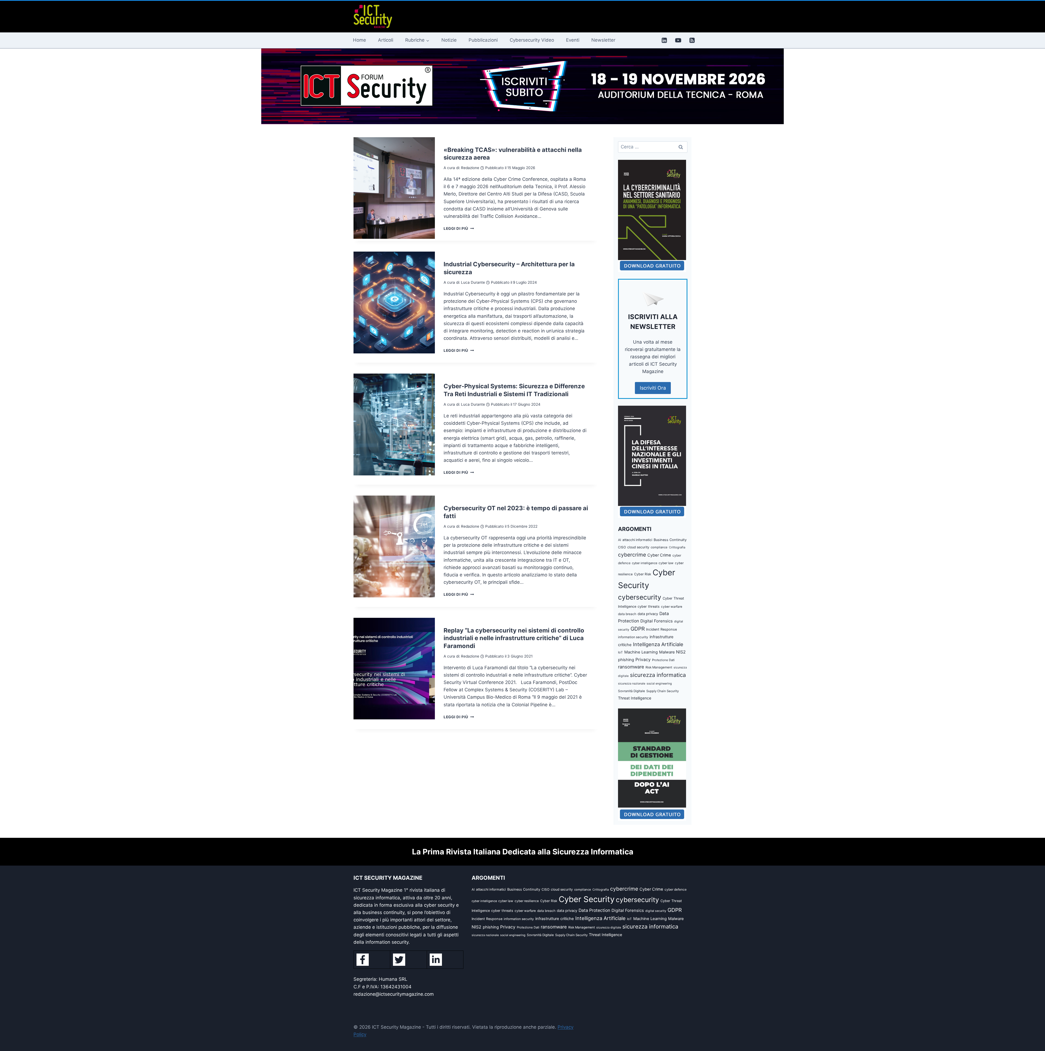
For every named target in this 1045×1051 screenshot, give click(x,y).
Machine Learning (641, 652)
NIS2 (681, 652)
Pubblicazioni (483, 40)
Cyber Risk (642, 574)
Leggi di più (459, 228)
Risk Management (659, 667)
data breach (627, 614)
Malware (667, 652)
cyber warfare (671, 607)
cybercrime (632, 554)
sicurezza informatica (658, 674)
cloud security (638, 547)
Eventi (572, 40)
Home (359, 40)
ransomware (631, 667)
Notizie (449, 40)
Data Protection (594, 910)
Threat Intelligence (634, 698)
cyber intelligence (644, 563)
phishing (626, 659)
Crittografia (677, 547)
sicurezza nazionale (631, 683)
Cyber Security (586, 899)
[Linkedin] (664, 40)
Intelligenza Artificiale (658, 644)
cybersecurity (639, 597)
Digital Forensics (656, 621)
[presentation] (394, 188)
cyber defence (676, 889)
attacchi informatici (637, 540)
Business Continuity (670, 540)
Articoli (385, 40)
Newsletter (603, 40)
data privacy (648, 614)
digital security (655, 911)
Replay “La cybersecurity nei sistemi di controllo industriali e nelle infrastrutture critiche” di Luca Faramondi (514, 638)
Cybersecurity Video (532, 40)
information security (633, 637)
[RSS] (692, 40)
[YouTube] (678, 40)
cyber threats (649, 606)
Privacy (643, 659)
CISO (622, 547)
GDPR (638, 628)
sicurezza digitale (608, 927)
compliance (659, 547)
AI (619, 540)
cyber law (666, 563)
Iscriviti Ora (653, 388)
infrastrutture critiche (554, 918)
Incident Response (661, 629)
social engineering (659, 683)
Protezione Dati (663, 660)
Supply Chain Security (662, 691)
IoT (620, 652)
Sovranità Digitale (631, 691)
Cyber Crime (659, 555)
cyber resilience (527, 901)
